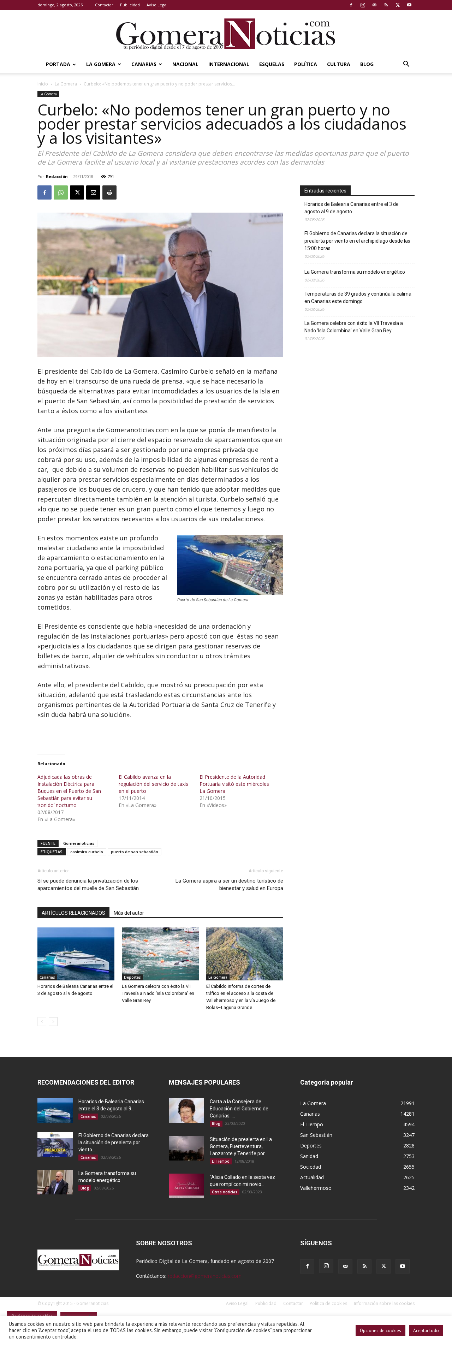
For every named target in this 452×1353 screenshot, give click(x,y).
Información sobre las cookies (384, 1303)
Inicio (42, 84)
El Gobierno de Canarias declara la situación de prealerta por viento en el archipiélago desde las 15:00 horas (357, 241)
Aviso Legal (157, 4)
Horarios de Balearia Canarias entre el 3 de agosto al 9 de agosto (351, 207)
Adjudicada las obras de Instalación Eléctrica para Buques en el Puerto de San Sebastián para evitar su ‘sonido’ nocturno (69, 790)
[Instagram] (362, 5)
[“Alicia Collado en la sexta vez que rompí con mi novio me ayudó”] (186, 1186)
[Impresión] (109, 192)
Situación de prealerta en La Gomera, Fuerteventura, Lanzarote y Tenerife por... (241, 1146)
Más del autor (129, 913)
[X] (397, 5)
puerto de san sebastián (134, 851)
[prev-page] (41, 1021)
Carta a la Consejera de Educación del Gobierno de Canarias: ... (239, 1108)
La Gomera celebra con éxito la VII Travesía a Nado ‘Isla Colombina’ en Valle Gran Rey (158, 993)
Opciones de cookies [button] (380, 1331)
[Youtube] (409, 5)
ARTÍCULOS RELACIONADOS (73, 913)
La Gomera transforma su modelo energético (354, 272)
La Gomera (100, 64)
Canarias (143, 64)
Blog (367, 64)
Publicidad (130, 4)
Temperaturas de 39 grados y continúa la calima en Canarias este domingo (357, 297)
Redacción (57, 176)
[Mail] (374, 5)
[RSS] (386, 5)
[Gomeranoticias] (226, 33)
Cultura (338, 64)
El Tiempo (221, 1161)
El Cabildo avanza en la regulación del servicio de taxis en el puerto (153, 783)
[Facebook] (351, 5)
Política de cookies (328, 1303)
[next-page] (53, 1021)
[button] (406, 64)
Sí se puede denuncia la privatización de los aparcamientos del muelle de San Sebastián (88, 884)
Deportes (132, 977)
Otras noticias (224, 1191)
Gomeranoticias (78, 843)
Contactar (104, 4)
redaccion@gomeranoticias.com (205, 1275)
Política (305, 64)
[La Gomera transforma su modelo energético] (55, 1182)
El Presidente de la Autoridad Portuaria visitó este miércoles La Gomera (234, 783)
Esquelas (271, 64)
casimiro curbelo (86, 851)
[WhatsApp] (61, 192)
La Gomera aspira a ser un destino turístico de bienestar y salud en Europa (229, 884)
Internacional (228, 64)
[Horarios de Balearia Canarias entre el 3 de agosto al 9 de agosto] (75, 953)
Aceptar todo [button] (426, 1331)
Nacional (185, 64)
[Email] (93, 192)
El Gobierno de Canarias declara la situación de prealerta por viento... (113, 1142)
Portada (58, 64)
